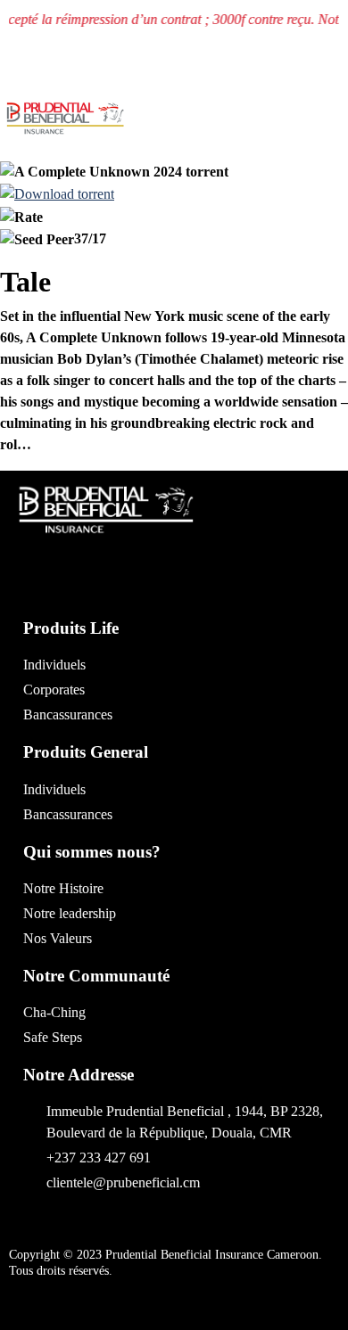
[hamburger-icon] (327, 126)
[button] (222, 127)
